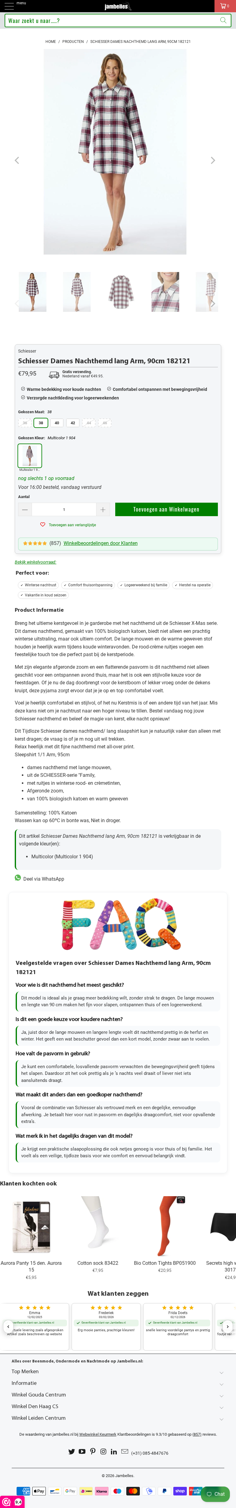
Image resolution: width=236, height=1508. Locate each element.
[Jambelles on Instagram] (103, 1452)
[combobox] (118, 20)
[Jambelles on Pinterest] (93, 1452)
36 (25, 423)
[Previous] (17, 160)
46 (105, 423)
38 (41, 423)
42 (73, 423)
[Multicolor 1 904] (29, 455)
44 (89, 423)
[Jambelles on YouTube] (82, 1452)
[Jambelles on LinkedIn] (114, 1452)
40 (57, 423)
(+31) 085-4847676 (149, 1453)
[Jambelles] (118, 6)
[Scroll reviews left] (8, 1326)
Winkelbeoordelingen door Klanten (101, 543)
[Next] (212, 160)
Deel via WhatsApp (42, 879)
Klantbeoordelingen (115, 1434)
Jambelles (124, 1475)
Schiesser (27, 351)
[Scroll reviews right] (227, 1326)
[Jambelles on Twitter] (71, 1452)
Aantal (24, 496)
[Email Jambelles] (125, 1452)
